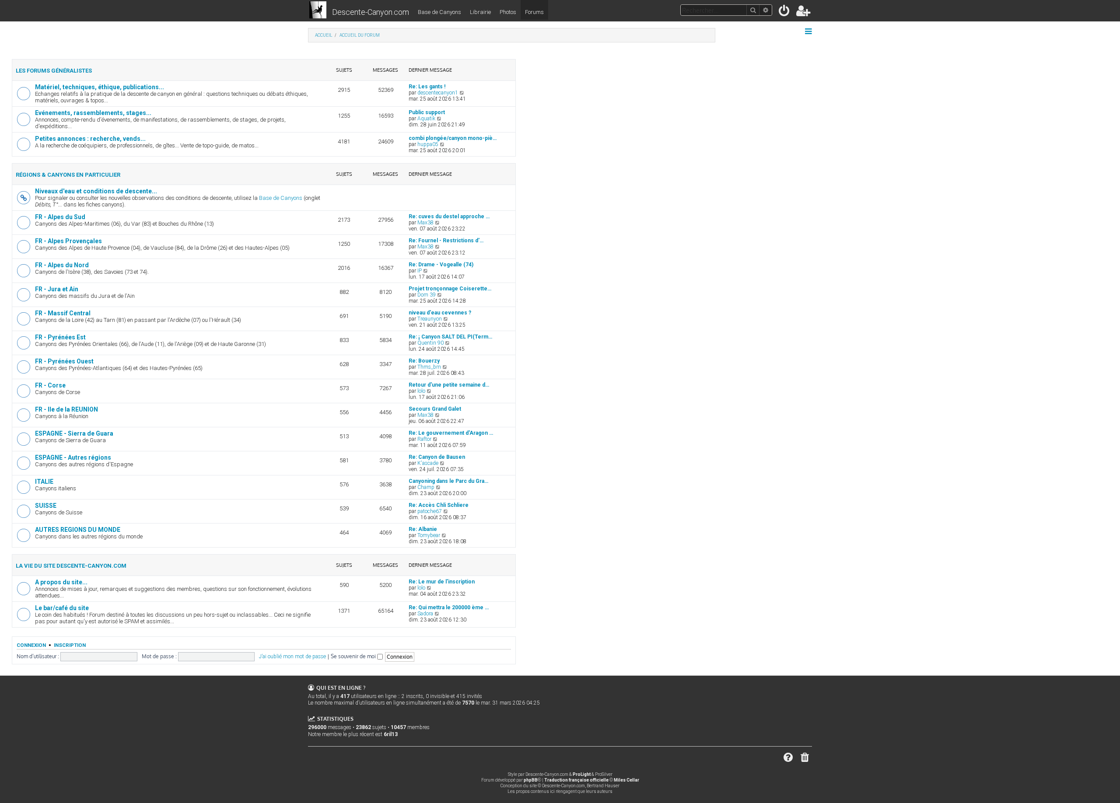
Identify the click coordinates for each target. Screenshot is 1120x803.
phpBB (531, 780)
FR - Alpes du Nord (62, 265)
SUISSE (45, 505)
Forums (534, 12)
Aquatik (426, 118)
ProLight (582, 774)
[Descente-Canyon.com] (318, 10)
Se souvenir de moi (354, 656)
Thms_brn (429, 367)
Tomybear (428, 535)
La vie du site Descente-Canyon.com (71, 565)
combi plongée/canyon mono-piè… (453, 138)
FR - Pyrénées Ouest (64, 361)
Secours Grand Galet (435, 409)
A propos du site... (61, 582)
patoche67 (429, 511)
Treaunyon (429, 319)
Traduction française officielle (576, 780)
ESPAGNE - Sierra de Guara (74, 433)
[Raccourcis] (809, 31)
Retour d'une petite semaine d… (449, 385)
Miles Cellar (626, 780)
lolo (421, 391)
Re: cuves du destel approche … (449, 216)
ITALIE (44, 481)
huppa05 (427, 144)
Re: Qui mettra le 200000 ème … (449, 607)
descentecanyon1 (437, 93)
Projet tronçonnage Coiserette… (450, 289)
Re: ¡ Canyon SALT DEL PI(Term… (450, 337)
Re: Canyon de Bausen (437, 457)
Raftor (424, 439)
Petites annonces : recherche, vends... (90, 138)
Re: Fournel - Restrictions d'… (446, 240)
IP (419, 271)
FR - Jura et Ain (56, 289)
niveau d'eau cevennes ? (440, 313)
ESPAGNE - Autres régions (73, 457)
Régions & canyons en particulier (68, 174)
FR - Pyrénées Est (60, 337)
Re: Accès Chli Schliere (439, 505)
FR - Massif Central (63, 313)
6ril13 (391, 734)
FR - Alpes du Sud (60, 216)
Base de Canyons (439, 12)
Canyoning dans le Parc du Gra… (448, 481)
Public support (427, 112)
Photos (508, 12)
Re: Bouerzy (424, 361)
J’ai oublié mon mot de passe (292, 656)
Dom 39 (426, 295)
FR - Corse (50, 385)
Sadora (425, 614)
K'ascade (427, 463)
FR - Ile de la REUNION (66, 409)
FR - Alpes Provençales (68, 240)
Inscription (70, 645)
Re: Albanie (423, 529)
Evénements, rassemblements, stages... (93, 112)
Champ (425, 487)
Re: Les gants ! (427, 87)
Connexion (31, 645)
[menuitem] (785, 12)
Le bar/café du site (62, 607)
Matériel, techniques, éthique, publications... (99, 87)
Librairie (480, 12)
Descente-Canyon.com (370, 12)
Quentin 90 (430, 343)
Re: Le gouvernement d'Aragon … (451, 433)
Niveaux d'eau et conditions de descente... (96, 191)
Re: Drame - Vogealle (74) (441, 265)
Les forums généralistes (54, 70)
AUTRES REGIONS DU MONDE (77, 529)
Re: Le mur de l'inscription (442, 582)
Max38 (425, 223)
